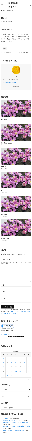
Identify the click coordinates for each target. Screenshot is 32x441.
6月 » (29, 379)
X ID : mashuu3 (5, 335)
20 (24, 367)
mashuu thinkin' (13, 4)
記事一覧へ (16, 86)
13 (24, 362)
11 (16, 362)
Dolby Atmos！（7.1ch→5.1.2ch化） (14, 430)
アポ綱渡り (6, 418)
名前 (2, 285)
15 (3, 367)
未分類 (10, 21)
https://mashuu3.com (10, 82)
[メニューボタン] (2, 4)
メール (3, 291)
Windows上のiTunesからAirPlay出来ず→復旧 (16, 426)
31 (12, 375)
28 (28, 371)
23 (7, 371)
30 (7, 375)
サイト (3, 298)
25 (16, 371)
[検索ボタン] (29, 4)
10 (12, 362)
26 (20, 371)
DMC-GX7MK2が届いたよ (11, 420)
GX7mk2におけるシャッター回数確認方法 (15, 422)
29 (3, 375)
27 (24, 371)
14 (28, 362)
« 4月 (2, 379)
